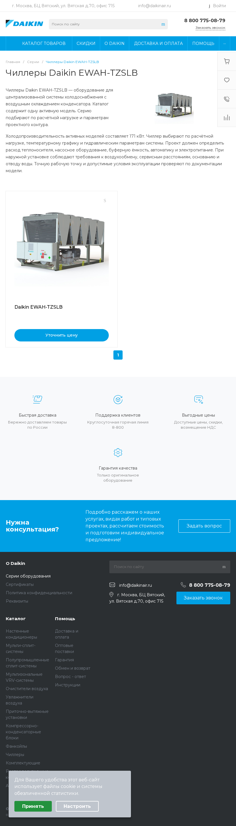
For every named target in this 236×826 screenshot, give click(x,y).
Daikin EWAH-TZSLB (38, 307)
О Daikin (15, 563)
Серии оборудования (28, 576)
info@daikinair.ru (154, 5)
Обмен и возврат (72, 668)
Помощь (65, 618)
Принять (33, 806)
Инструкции (67, 685)
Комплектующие (23, 763)
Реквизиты (17, 601)
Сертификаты (20, 584)
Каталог (16, 618)
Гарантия (64, 659)
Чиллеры (15, 754)
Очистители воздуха (27, 688)
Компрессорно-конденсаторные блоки (23, 731)
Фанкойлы (16, 746)
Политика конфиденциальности (39, 592)
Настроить (77, 806)
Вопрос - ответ (70, 676)
